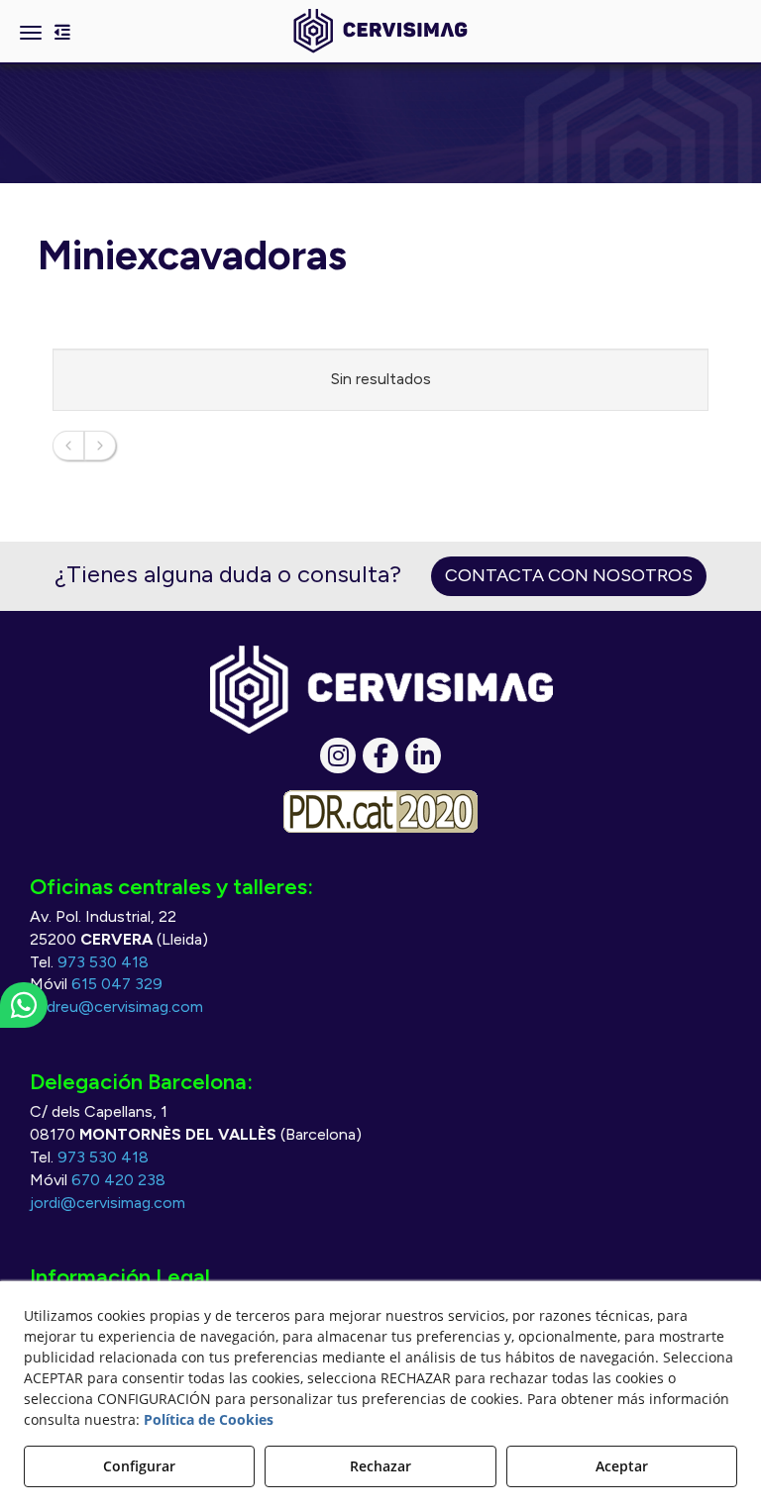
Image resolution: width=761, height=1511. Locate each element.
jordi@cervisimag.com (107, 1202)
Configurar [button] (139, 1466)
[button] (380, 31)
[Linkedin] (423, 755)
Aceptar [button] (622, 1466)
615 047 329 (117, 983)
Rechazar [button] (380, 1466)
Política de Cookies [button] (208, 1419)
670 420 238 (118, 1179)
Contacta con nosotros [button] (569, 575)
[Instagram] (338, 755)
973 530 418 (103, 962)
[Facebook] (380, 755)
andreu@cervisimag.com (116, 1006)
